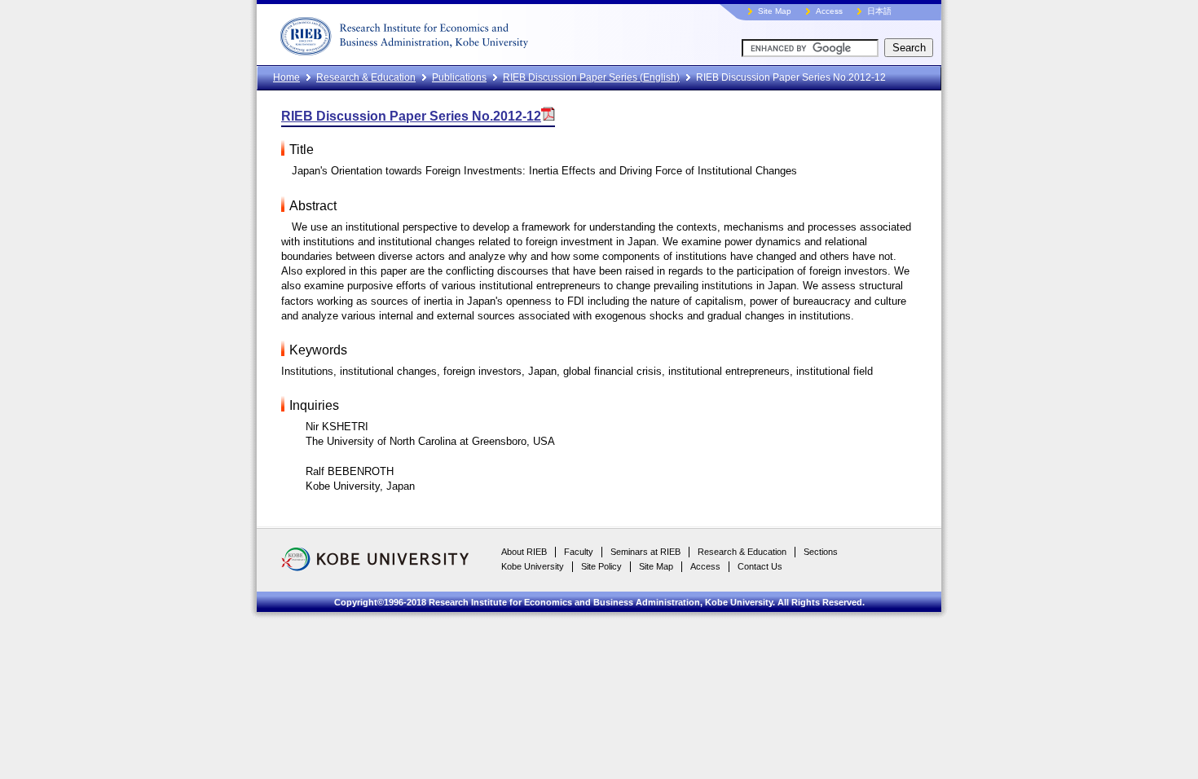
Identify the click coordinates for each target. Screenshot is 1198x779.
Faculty (578, 552)
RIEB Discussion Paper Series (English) (591, 77)
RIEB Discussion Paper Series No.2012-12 (411, 116)
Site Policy (601, 566)
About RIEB (524, 552)
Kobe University (532, 566)
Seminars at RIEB (645, 552)
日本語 (879, 11)
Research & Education (366, 77)
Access (829, 11)
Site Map (774, 11)
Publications (459, 77)
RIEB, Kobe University (464, 32)
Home (286, 77)
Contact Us (760, 566)
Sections (821, 552)
